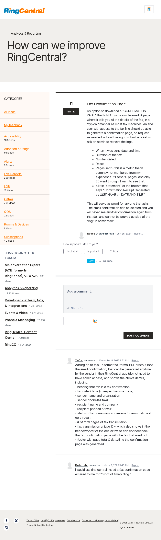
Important (95, 252)
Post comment (138, 335)
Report (135, 360)
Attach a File (77, 308)
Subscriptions (13, 237)
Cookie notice (73, 520)
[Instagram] (8, 528)
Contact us (47, 525)
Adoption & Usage (16, 149)
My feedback (13, 125)
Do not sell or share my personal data (100, 520)
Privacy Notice (33, 525)
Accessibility (12, 136)
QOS (7, 212)
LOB (7, 187)
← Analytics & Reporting (24, 33)
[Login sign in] (149, 9)
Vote (71, 111)
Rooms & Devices (16, 224)
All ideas (10, 112)
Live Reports (13, 174)
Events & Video (16, 313)
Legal (43, 520)
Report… (139, 233)
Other (8, 199)
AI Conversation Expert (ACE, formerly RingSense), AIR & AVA (22, 270)
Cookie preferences (56, 520)
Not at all (75, 252)
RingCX (10, 345)
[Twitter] (18, 520)
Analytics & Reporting (21, 288)
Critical (116, 252)
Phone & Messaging (20, 320)
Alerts (8, 161)
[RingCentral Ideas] (24, 11)
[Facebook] (8, 520)
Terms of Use (33, 520)
